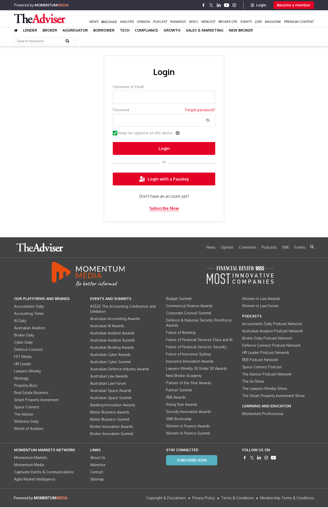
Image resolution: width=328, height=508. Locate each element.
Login (261, 5)
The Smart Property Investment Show (273, 395)
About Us (97, 457)
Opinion (143, 22)
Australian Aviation (29, 328)
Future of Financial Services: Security (196, 347)
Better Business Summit (110, 419)
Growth (171, 30)
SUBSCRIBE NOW (192, 460)
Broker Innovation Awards (111, 426)
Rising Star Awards (181, 404)
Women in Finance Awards (188, 426)
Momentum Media (29, 465)
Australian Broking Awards (112, 347)
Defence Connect (28, 349)
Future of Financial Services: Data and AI (199, 339)
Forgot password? (200, 110)
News (93, 22)
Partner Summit (179, 390)
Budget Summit (179, 298)
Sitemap (97, 479)
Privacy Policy (203, 498)
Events (246, 22)
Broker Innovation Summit (111, 433)
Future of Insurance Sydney (188, 354)
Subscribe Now (164, 208)
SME (285, 247)
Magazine (273, 22)
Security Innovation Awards (188, 411)
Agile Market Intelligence (34, 479)
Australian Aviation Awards (112, 333)
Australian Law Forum (108, 383)
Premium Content (299, 22)
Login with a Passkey (168, 179)
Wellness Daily (26, 421)
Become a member (293, 5)
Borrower (104, 30)
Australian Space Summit (111, 398)
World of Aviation (28, 428)
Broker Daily (24, 335)
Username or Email (128, 86)
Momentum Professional (262, 413)
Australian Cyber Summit (110, 362)
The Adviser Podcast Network (266, 374)
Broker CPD (228, 22)
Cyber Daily (23, 342)
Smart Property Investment (36, 400)
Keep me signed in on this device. (145, 133)
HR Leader (22, 364)
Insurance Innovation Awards (190, 361)
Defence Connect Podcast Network (271, 345)
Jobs (258, 22)
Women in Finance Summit (188, 433)
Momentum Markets (30, 457)
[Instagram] (234, 5)
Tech (124, 30)
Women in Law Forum (260, 306)
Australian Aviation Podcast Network (272, 331)
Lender (30, 30)
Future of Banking (181, 332)
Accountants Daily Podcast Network (272, 324)
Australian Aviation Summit (112, 340)
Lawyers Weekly (27, 371)
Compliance (146, 30)
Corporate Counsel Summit (188, 313)
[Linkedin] (218, 5)
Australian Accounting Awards (115, 318)
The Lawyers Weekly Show (264, 388)
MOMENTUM (52, 5)
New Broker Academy (184, 375)
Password (121, 110)
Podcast (160, 22)
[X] (211, 5)
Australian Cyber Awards (110, 354)
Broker (50, 30)
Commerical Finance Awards (189, 306)
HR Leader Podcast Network (265, 352)
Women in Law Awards (261, 298)
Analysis (127, 22)
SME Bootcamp (178, 419)
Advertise (98, 465)
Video (193, 22)
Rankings (178, 22)
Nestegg (21, 378)
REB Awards (176, 397)
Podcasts (269, 247)
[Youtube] (226, 5)
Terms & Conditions (237, 498)
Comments (248, 247)
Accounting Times (29, 313)
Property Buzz (25, 385)
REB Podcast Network (260, 360)
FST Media (23, 356)
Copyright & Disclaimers (166, 498)
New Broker (241, 30)
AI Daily (20, 320)
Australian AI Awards (107, 326)
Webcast (208, 22)
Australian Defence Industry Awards (119, 369)
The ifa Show (253, 381)
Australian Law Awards (109, 376)
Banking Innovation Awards (112, 405)
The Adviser (24, 414)
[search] (312, 247)
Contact (96, 472)
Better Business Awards (109, 412)
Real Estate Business (31, 392)
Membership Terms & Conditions (287, 498)
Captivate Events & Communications (44, 472)
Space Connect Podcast (262, 367)
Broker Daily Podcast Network (267, 338)
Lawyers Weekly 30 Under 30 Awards (196, 368)
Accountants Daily (29, 306)
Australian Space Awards (110, 390)
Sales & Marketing (204, 30)
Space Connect (26, 407)
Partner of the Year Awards (188, 383)
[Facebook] (203, 5)
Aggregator (75, 30)
